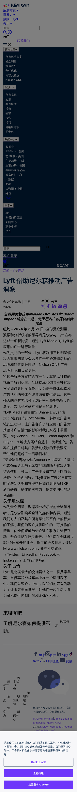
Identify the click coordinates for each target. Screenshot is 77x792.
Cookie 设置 (38, 762)
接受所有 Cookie (38, 784)
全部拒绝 (38, 773)
